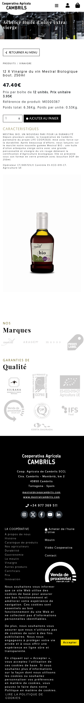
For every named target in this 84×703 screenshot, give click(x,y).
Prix (7, 575)
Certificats (12, 571)
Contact (51, 555)
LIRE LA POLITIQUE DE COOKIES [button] (24, 696)
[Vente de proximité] (14, 410)
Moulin (50, 540)
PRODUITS (9, 64)
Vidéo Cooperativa (59, 548)
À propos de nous (18, 534)
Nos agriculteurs (17, 546)
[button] (57, 3)
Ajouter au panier (43, 118)
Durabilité (12, 551)
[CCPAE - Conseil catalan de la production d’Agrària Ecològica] (40, 385)
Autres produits (16, 567)
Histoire (10, 538)
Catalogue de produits (21, 542)
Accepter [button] (70, 642)
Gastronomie (14, 555)
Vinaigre (25, 64)
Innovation (13, 579)
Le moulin (12, 559)
